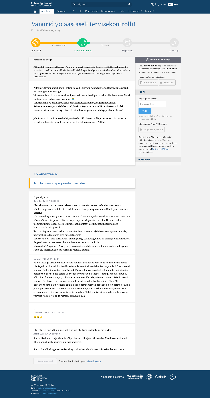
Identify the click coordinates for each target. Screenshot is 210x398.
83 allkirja (105, 40)
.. (34, 309)
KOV (72, 11)
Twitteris (169, 82)
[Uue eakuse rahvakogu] (135, 377)
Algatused (46, 11)
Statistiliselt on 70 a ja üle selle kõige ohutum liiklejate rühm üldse (72, 330)
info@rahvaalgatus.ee (46, 388)
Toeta (121, 11)
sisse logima (94, 361)
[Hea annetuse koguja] (149, 377)
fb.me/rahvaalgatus (48, 393)
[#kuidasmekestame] (112, 377)
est (171, 4)
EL (80, 11)
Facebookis (149, 82)
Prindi (145, 159)
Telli (145, 111)
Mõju (148, 11)
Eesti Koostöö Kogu (160, 149)
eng (176, 4)
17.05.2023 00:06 (51, 201)
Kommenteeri (45, 361)
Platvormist (91, 11)
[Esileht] (35, 11)
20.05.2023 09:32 (50, 259)
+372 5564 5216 (46, 390)
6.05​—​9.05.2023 (59, 40)
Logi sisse (160, 4)
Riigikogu (61, 11)
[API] (173, 377)
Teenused (133, 11)
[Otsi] (129, 4)
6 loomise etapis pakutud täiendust (62, 183)
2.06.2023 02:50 (52, 333)
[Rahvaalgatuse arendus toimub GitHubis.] (160, 377)
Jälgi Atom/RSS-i (153, 129)
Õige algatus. (41, 197)
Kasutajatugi (108, 11)
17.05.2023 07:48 (56, 312)
